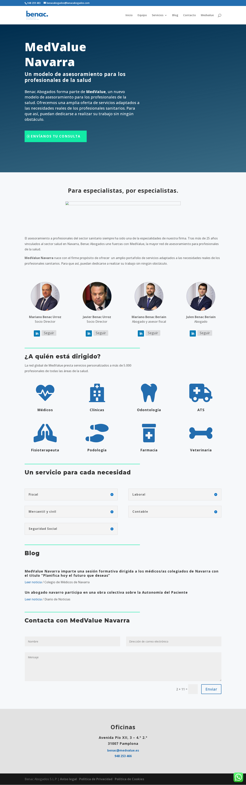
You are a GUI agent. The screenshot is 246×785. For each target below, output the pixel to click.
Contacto (189, 15)
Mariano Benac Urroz (45, 317)
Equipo (142, 15)
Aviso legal (69, 779)
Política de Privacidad (96, 779)
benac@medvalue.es (123, 750)
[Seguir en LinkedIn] (37, 333)
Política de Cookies (129, 779)
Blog (175, 15)
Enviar (211, 689)
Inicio (129, 15)
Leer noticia (33, 582)
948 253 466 (123, 756)
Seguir (49, 333)
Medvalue (207, 15)
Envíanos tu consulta (56, 136)
